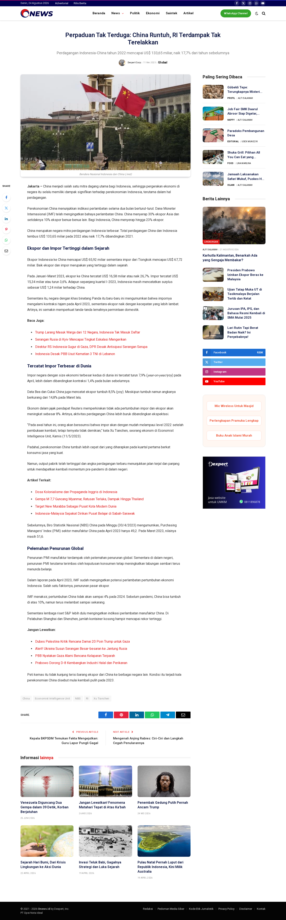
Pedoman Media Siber (171, 908)
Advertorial (61, 3)
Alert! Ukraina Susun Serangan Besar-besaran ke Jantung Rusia (81, 649)
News (115, 13)
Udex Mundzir (250, 141)
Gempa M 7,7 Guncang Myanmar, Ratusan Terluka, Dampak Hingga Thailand (89, 499)
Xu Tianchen (101, 698)
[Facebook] (6, 197)
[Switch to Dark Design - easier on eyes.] (256, 13)
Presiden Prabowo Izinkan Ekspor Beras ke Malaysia (245, 274)
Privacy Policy (226, 908)
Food (230, 163)
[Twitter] (6, 208)
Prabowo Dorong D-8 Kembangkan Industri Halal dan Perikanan (81, 663)
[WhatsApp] (6, 240)
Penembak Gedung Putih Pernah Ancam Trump (163, 805)
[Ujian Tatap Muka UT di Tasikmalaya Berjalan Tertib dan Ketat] (213, 294)
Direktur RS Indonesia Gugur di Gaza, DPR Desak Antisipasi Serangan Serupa (91, 347)
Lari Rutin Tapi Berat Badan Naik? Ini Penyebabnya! (242, 332)
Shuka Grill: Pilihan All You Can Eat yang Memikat (243, 155)
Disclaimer (245, 908)
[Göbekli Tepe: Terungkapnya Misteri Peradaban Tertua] (213, 92)
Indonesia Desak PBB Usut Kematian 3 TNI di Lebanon (75, 354)
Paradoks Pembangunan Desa (245, 133)
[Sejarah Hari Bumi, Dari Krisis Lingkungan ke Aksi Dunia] (47, 841)
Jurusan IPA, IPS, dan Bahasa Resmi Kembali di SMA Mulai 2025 (246, 313)
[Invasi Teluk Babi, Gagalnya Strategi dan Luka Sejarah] (105, 841)
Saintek (171, 13)
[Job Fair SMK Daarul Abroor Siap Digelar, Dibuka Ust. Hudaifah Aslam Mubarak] (213, 114)
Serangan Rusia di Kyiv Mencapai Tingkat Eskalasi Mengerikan (80, 339)
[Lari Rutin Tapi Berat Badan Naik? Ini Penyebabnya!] (213, 332)
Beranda (99, 13)
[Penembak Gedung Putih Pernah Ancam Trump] (164, 781)
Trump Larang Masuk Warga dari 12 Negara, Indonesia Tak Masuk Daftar (87, 332)
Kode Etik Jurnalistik (201, 908)
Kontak (261, 908)
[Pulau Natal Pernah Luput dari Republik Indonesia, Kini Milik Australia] (164, 841)
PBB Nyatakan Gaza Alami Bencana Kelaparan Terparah (75, 656)
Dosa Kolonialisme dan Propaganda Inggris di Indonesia (76, 492)
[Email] (6, 251)
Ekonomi (153, 13)
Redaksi (148, 908)
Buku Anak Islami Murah (234, 435)
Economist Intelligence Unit (52, 698)
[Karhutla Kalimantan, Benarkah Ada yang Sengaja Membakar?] (234, 225)
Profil (231, 98)
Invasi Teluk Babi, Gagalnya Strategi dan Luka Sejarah (100, 864)
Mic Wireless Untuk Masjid (234, 406)
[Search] (263, 13)
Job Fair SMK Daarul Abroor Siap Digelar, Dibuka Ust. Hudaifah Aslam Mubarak (243, 111)
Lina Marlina (244, 163)
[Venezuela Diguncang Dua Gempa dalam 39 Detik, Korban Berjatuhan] (47, 781)
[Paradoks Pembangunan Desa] (213, 135)
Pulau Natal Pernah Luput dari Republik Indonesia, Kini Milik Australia (160, 866)
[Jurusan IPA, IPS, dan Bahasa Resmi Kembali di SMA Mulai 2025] (213, 313)
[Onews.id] (37, 13)
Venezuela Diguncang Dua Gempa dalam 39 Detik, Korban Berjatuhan (44, 807)
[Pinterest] (6, 229)
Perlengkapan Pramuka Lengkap (234, 421)
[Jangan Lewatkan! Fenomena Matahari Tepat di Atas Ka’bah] (105, 781)
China (26, 698)
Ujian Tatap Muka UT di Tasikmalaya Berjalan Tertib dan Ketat (244, 294)
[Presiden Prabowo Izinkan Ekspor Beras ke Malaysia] (213, 275)
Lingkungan (211, 242)
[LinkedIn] (6, 218)
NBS (78, 698)
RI (87, 698)
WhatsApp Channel (235, 13)
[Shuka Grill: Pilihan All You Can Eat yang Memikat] (213, 157)
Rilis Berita (80, 3)
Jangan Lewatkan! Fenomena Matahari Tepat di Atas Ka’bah (102, 805)
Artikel (188, 13)
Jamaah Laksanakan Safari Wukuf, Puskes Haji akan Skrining (246, 176)
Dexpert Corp (134, 62)
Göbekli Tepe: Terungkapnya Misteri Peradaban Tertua (243, 89)
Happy (231, 120)
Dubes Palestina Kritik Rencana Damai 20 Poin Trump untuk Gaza (82, 641)
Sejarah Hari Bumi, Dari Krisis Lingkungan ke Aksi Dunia (43, 864)
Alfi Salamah (245, 98)
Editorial (233, 141)
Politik (135, 13)
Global (162, 62)
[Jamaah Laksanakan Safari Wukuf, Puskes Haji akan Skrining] (213, 179)
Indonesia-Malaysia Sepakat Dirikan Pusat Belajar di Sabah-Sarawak (85, 514)
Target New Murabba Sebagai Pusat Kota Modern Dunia (75, 506)
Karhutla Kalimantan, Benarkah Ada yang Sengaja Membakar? (230, 257)
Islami (231, 185)
